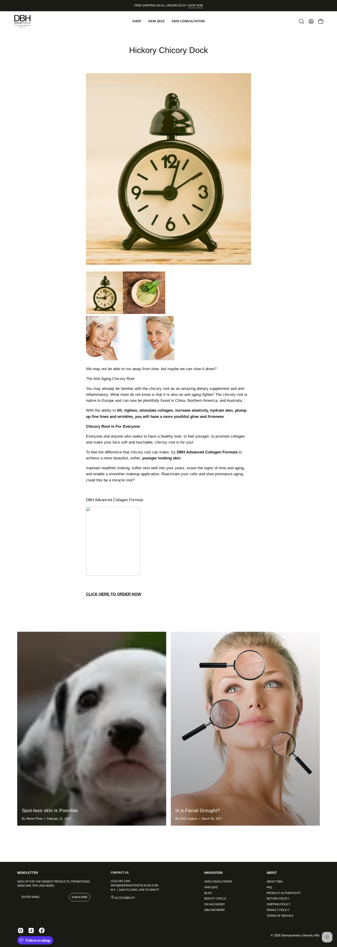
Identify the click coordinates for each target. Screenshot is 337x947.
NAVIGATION (213, 872)
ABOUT (272, 872)
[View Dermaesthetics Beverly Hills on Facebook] (41, 930)
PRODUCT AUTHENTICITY (284, 892)
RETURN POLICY (278, 898)
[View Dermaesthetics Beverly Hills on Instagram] (20, 930)
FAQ (269, 887)
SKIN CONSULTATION (218, 881)
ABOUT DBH (275, 881)
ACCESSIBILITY (124, 898)
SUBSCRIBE (80, 897)
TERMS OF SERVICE (280, 915)
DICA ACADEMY (214, 904)
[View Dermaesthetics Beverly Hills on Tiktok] (31, 930)
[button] (301, 21)
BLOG (208, 892)
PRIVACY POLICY (278, 909)
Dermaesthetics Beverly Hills (300, 935)
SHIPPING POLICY (278, 904)
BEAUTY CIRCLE (215, 898)
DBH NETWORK (214, 909)
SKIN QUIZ (211, 887)
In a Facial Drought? (197, 810)
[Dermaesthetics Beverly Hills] (25, 21)
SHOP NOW (195, 5)
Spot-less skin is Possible (50, 810)
